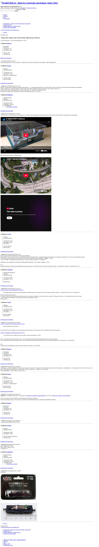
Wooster (9, 65)
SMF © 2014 (13, 540)
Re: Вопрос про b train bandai (7, 83)
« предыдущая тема (5, 30)
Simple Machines (21, 540)
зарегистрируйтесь (31, 8)
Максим (9, 43)
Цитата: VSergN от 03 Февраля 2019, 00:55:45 (12, 290)
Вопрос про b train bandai (6, 58)
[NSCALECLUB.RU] (11, 107)
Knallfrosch (10, 94)
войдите (23, 8)
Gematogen (10, 269)
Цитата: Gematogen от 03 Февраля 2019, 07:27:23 (13, 323)
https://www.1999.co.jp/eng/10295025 (36, 395)
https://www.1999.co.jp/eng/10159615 (61, 395)
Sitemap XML (6, 543)
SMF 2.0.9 (6, 540)
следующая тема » (14, 30)
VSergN (9, 234)
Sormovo (9, 425)
